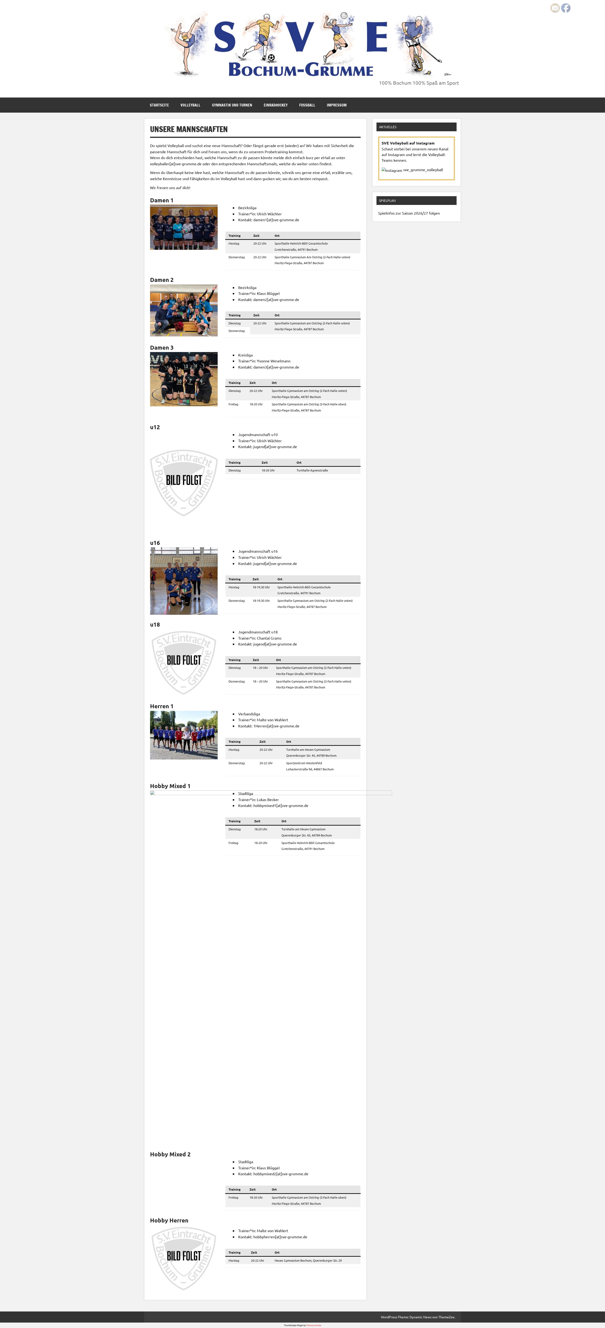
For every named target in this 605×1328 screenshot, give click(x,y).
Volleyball (190, 105)
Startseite (159, 105)
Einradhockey (276, 105)
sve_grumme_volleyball (422, 169)
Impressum (337, 105)
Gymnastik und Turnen (232, 105)
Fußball (307, 105)
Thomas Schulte (313, 1325)
